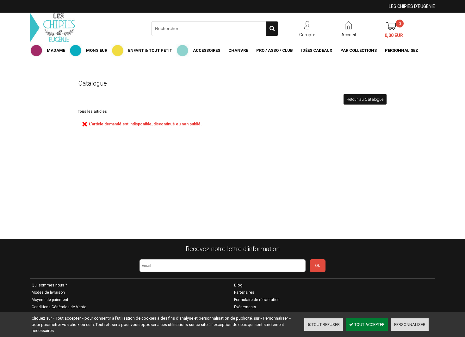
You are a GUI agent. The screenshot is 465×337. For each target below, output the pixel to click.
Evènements (245, 307)
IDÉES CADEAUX (316, 50)
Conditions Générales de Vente (59, 307)
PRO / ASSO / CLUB (274, 50)
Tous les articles (92, 111)
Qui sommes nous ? (49, 285)
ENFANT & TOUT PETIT (150, 50)
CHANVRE (238, 50)
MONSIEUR (96, 50)
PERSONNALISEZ (401, 50)
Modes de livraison (48, 292)
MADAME (56, 50)
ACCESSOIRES (206, 50)
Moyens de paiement (50, 300)
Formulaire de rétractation (257, 300)
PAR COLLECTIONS (358, 50)
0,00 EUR (394, 35)
